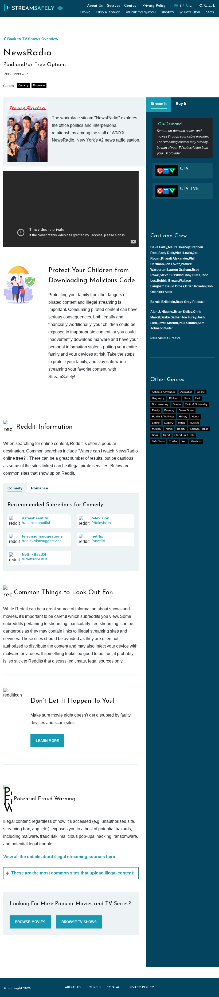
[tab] (158, 104)
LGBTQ (169, 422)
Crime (187, 398)
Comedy (23, 85)
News (169, 428)
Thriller (173, 441)
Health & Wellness (163, 416)
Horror (195, 416)
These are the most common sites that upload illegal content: (72, 873)
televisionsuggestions (42, 536)
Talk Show (158, 441)
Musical (194, 422)
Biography (158, 398)
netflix (97, 536)
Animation (186, 391)
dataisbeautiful (35, 518)
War (184, 441)
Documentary (160, 404)
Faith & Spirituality (196, 404)
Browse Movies (30, 922)
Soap (155, 434)
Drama (177, 404)
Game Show (186, 410)
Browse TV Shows (79, 922)
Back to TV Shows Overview (32, 39)
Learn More (47, 741)
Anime (201, 391)
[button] (206, 6)
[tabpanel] (182, 161)
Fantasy (169, 410)
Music (181, 422)
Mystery (156, 428)
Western (196, 441)
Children (174, 398)
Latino (156, 422)
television (101, 518)
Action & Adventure (164, 391)
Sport (166, 434)
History (183, 416)
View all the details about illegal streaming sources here (59, 856)
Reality (181, 428)
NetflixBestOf (34, 554)
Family (156, 410)
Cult (197, 398)
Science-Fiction (199, 428)
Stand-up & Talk (184, 434)
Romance (39, 85)
